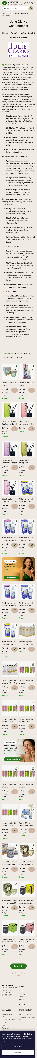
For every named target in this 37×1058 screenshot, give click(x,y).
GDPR (4, 1022)
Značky (21, 997)
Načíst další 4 (18, 966)
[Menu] (4, 3)
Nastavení (17, 1046)
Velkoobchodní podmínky (7, 1015)
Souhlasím (18, 1053)
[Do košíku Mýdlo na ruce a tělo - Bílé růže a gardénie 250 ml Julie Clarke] (14, 610)
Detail (14, 390)
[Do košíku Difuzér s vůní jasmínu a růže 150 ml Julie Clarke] (31, 428)
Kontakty (22, 999)
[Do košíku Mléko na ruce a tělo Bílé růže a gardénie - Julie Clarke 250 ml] (14, 545)
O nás (21, 991)
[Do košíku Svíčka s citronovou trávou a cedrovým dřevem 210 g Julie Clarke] (31, 907)
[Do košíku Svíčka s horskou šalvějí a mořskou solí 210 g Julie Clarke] (14, 946)
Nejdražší (27, 353)
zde (3, 1041)
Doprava (5, 1025)
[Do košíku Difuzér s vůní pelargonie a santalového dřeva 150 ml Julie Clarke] (31, 467)
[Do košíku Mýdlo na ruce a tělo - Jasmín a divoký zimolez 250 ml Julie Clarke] (31, 610)
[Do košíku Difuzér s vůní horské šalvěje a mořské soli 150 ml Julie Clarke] (14, 428)
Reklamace (5, 1028)
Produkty (22, 994)
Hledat (30, 8)
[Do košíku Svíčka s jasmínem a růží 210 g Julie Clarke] (31, 946)
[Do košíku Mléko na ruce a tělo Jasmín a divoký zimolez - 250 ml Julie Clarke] (31, 545)
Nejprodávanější (8, 357)
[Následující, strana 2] (18, 973)
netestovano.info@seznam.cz (27, 1018)
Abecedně (19, 357)
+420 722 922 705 (25, 1014)
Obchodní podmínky (8, 1019)
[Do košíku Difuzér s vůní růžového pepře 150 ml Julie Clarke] (14, 506)
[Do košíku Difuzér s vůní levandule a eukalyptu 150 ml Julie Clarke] (14, 467)
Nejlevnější (18, 353)
